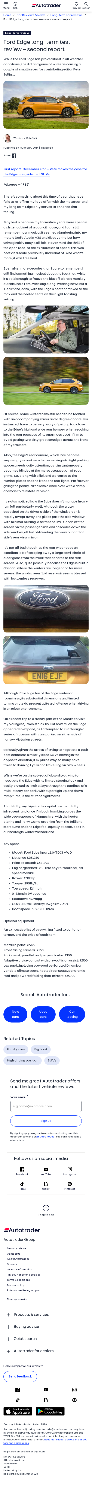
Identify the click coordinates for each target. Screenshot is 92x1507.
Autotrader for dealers (34, 1351)
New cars (15, 1014)
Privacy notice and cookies (23, 1275)
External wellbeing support (23, 1290)
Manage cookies (17, 1299)
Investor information (19, 1269)
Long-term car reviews (66, 15)
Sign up (46, 1121)
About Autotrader (18, 1259)
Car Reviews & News (30, 15)
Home (7, 15)
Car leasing (72, 1014)
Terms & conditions (18, 1280)
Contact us (13, 1254)
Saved (77, 8)
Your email (18, 1097)
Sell (15, 8)
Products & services (31, 1315)
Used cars (43, 1014)
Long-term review (17, 33)
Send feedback (20, 1376)
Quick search (25, 1339)
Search (86, 8)
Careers (12, 1264)
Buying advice (26, 1327)
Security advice (17, 1248)
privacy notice (45, 1137)
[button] (46, 105)
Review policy (16, 1285)
